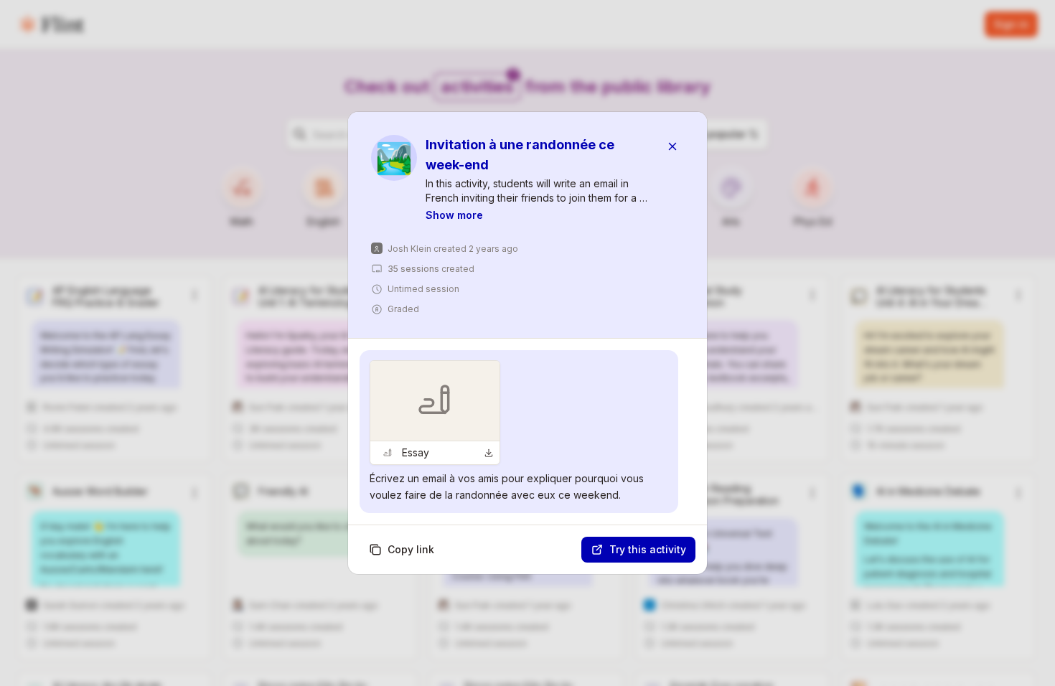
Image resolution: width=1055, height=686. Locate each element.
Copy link (411, 549)
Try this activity (647, 549)
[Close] (672, 146)
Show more (454, 215)
